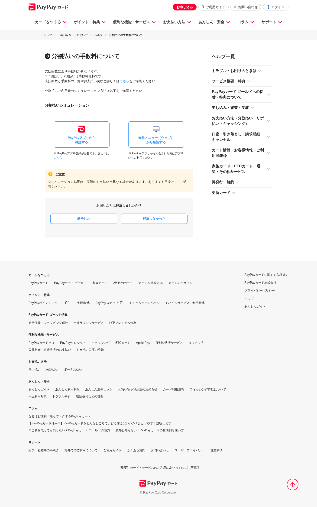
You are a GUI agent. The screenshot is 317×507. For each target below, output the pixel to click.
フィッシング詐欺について (208, 389)
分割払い (52, 369)
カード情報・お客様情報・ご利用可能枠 (238, 153)
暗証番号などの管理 (90, 396)
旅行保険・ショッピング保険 (48, 323)
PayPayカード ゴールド (70, 283)
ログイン (278, 7)
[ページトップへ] (292, 484)
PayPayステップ (106, 303)
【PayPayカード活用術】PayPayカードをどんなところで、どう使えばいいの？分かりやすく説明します (100, 423)
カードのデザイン (180, 283)
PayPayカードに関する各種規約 (266, 274)
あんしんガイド (39, 389)
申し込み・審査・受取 (230, 108)
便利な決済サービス (169, 342)
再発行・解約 (223, 182)
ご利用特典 (82, 303)
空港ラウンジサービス (89, 323)
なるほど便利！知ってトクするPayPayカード (60, 416)
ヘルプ (98, 35)
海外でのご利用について (81, 450)
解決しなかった (154, 218)
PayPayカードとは (42, 342)
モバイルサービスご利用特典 (185, 303)
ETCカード (122, 342)
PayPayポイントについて (46, 303)
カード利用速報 (173, 389)
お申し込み (185, 7)
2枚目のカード (123, 283)
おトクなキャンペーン (144, 303)
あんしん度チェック (99, 389)
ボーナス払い (73, 369)
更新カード (221, 193)
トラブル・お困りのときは (234, 71)
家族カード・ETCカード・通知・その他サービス (236, 169)
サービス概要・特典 (228, 81)
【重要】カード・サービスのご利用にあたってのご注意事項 (158, 467)
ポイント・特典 (87, 22)
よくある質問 (136, 450)
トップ (48, 35)
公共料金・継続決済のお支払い (50, 349)
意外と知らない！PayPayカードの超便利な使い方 (150, 430)
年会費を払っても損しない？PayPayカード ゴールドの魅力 (69, 430)
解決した (83, 218)
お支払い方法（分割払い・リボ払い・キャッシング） (238, 121)
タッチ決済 (196, 342)
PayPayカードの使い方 (73, 35)
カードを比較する (151, 283)
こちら (124, 81)
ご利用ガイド (215, 7)
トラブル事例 (61, 396)
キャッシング (100, 342)
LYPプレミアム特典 (122, 323)
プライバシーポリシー (259, 290)
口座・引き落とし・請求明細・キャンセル (238, 137)
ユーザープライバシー (190, 450)
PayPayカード (39, 283)
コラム (243, 22)
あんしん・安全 (211, 22)
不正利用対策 (38, 396)
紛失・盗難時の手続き (44, 450)
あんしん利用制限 (67, 389)
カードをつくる (48, 22)
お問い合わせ (248, 7)
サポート (269, 22)
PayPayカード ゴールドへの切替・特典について (237, 94)
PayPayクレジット (73, 342)
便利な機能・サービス (131, 22)
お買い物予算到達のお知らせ (137, 389)
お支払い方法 (174, 22)
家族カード (99, 283)
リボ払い (35, 369)
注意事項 (216, 450)
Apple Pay (143, 342)
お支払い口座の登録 (90, 349)
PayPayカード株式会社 (260, 282)
